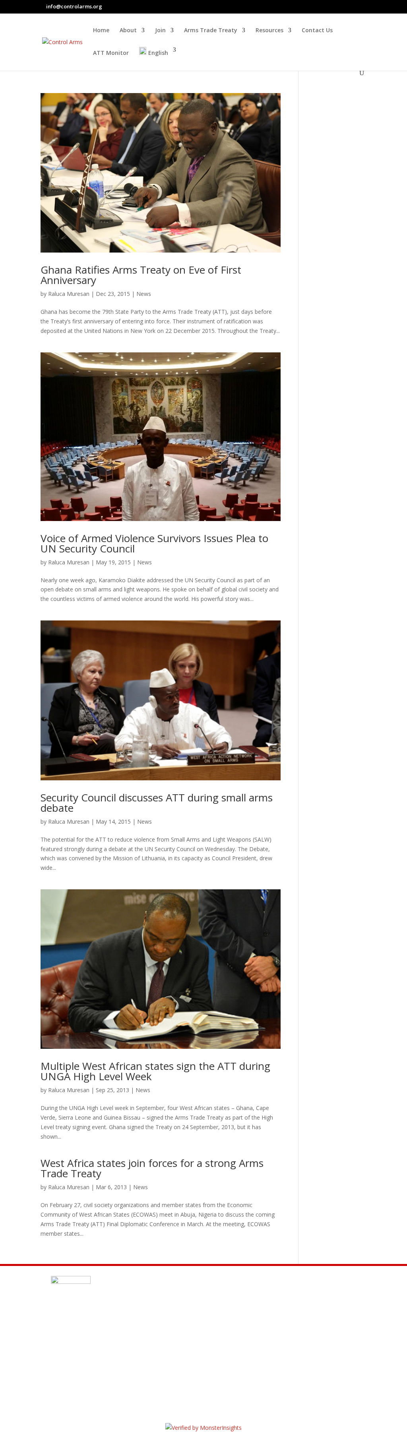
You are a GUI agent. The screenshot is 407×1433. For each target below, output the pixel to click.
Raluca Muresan (68, 293)
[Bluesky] (345, 7)
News (143, 293)
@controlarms (95, 1380)
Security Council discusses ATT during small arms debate (157, 802)
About (128, 30)
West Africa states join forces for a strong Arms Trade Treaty (152, 1168)
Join (160, 30)
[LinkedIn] (353, 6)
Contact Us (317, 30)
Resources (269, 30)
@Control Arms (96, 1361)
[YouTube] (363, 6)
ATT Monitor (111, 53)
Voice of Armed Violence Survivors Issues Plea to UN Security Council (154, 543)
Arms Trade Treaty (210, 30)
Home (101, 30)
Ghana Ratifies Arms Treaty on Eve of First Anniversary (141, 274)
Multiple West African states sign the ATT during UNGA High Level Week (155, 1071)
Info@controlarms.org (110, 1342)
